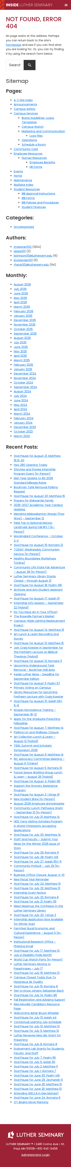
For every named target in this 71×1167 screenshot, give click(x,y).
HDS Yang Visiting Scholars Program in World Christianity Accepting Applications (38, 825)
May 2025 (20, 351)
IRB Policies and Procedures (40, 203)
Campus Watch (33, 127)
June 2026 (21, 293)
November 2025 (25, 325)
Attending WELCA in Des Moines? (36, 1093)
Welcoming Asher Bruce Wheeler (36, 1013)
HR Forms (36, 167)
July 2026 (20, 289)
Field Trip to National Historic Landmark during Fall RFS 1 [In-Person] (34, 527)
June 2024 (21, 400)
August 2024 (22, 391)
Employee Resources (28, 154)
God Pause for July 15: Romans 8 (36, 986)
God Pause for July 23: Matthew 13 (37, 888)
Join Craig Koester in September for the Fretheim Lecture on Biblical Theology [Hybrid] (38, 652)
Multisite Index (23, 185)
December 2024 (25, 374)
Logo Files (36, 136)
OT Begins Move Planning (31, 1102)
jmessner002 (23, 247)
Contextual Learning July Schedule (37, 1022)
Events (18, 171)
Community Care (26, 149)
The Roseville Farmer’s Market (34, 616)
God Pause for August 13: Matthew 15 (39, 643)
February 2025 (23, 365)
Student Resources (27, 189)
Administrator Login (35, 1155)
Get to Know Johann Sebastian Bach (39, 991)
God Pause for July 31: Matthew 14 (37, 817)
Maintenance (23, 180)
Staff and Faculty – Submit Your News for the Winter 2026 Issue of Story (37, 843)
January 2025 (23, 369)
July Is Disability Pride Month (33, 955)
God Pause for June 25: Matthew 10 (38, 1089)
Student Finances (34, 207)
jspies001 (20, 251)
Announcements (25, 104)
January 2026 (23, 316)
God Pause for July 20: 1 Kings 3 (35, 915)
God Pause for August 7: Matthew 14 (39, 728)
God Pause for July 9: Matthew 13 (36, 1031)
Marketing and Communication (43, 131)
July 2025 (20, 342)
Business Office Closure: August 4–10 (39, 875)
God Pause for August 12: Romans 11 (38, 661)
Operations (29, 140)
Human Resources (34, 158)
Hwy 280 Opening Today (30, 465)
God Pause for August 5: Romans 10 (38, 768)
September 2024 (25, 387)
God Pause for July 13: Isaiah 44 (35, 1017)
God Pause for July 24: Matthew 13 (37, 884)
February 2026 (23, 311)
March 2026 (22, 307)
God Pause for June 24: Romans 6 (37, 1098)
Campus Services (26, 113)
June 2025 (21, 347)
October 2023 (23, 432)
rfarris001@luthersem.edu (31, 265)
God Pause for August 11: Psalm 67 (37, 683)
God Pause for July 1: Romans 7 (35, 1071)
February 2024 (24, 418)
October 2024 (23, 383)
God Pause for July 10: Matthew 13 (37, 1026)
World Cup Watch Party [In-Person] (38, 959)
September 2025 (25, 334)
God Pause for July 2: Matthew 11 (36, 1066)
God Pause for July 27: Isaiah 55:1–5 (38, 862)
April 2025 (20, 356)
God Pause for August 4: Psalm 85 (37, 781)
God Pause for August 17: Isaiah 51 (37, 598)
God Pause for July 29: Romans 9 (36, 853)
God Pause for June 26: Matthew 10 (38, 1084)
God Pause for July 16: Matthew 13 (37, 973)
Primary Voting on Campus (32, 688)
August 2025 (22, 338)
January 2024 (23, 423)
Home (18, 176)
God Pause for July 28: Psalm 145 (36, 857)
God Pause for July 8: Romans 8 (35, 1044)
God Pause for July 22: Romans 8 (36, 897)
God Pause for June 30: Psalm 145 (37, 1075)
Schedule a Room (34, 145)
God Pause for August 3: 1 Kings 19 (37, 795)
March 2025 (22, 360)
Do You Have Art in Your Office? (36, 612)
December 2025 (25, 320)
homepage (13, 45)
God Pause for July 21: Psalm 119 (35, 902)
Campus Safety (25, 109)
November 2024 (25, 378)
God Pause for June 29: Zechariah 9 (38, 1080)
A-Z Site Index (23, 100)
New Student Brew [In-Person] (34, 799)
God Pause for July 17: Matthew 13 (37, 951)
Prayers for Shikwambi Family (34, 500)
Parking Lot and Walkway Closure (36, 732)
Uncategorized (24, 227)
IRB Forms (28, 198)
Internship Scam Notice (30, 893)
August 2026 (22, 284)
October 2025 (23, 329)
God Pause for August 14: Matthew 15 (39, 630)
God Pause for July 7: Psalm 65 (35, 1058)
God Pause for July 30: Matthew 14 (37, 835)
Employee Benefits (42, 162)
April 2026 (20, 302)
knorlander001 (23, 260)
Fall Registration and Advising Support (39, 1000)
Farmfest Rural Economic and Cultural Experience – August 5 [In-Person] (38, 932)
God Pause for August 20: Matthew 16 (39, 496)
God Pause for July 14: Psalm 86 (35, 995)
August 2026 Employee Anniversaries (39, 804)
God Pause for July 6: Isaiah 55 (34, 1062)
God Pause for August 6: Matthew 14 (39, 755)
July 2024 (20, 396)
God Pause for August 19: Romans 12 (38, 545)
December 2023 (25, 427)
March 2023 (22, 436)
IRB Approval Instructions (38, 194)
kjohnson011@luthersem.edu (33, 256)
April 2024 (20, 409)
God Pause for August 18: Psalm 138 (38, 585)
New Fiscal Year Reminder (31, 879)
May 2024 (20, 405)
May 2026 (20, 298)
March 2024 (22, 414)
